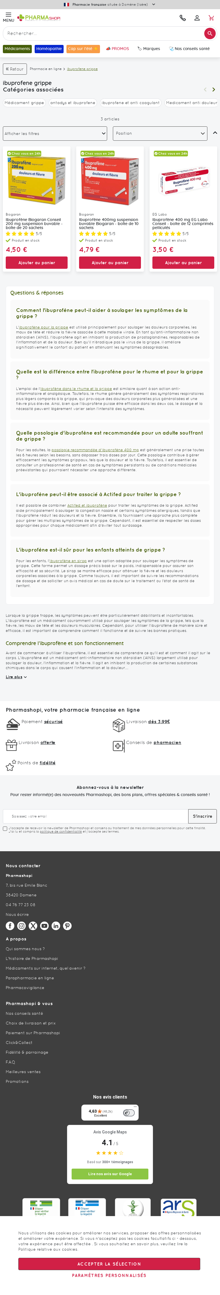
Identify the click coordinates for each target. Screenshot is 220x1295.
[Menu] (135, 1108)
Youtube (44, 926)
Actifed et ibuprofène (87, 505)
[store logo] (70, 17)
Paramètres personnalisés (109, 1275)
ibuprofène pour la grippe (43, 327)
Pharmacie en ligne (46, 69)
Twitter (33, 926)
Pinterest (67, 926)
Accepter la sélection (109, 1264)
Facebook (10, 926)
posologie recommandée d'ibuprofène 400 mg (95, 450)
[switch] (129, 1112)
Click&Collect (19, 1042)
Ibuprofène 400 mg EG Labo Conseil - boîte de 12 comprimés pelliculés (182, 224)
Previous (205, 89)
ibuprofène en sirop (68, 561)
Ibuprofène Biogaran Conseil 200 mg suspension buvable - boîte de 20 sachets (34, 224)
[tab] (55, 133)
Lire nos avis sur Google (110, 1174)
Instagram (21, 926)
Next (213, 89)
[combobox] (110, 33)
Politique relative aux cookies (47, 1249)
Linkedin (56, 926)
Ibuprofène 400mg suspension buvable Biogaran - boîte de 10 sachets (109, 224)
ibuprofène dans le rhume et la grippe (76, 389)
